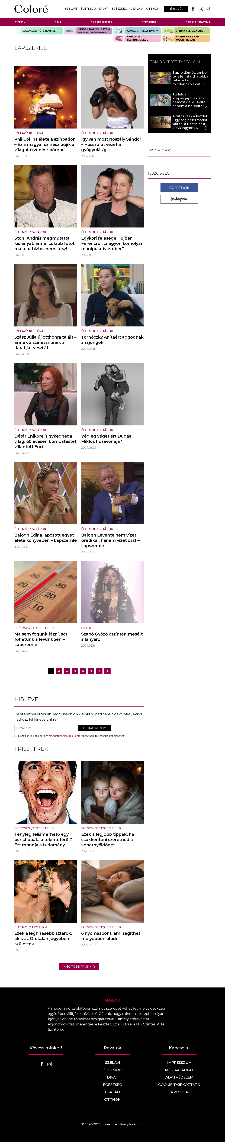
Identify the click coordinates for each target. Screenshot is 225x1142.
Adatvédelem (179, 1077)
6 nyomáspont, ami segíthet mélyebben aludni (110, 936)
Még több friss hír (79, 966)
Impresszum (179, 1062)
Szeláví (71, 8)
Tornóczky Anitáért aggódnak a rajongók (112, 340)
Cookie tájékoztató (179, 1085)
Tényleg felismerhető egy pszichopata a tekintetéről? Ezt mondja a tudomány (43, 839)
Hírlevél (176, 9)
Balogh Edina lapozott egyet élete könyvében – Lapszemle (45, 538)
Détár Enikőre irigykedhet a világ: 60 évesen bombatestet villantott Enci (45, 441)
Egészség (119, 8)
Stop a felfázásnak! (186, 31)
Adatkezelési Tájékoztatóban (70, 735)
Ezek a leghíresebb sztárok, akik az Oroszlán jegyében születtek (43, 938)
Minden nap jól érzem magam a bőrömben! (88, 31)
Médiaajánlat (179, 1070)
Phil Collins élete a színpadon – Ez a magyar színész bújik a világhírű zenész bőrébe (45, 144)
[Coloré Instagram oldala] (201, 9)
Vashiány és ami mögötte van (186, 38)
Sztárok (106, 133)
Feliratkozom (94, 728)
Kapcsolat (179, 1092)
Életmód (88, 8)
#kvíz (58, 21)
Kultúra (36, 133)
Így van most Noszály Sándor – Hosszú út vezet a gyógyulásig (111, 144)
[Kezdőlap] (31, 9)
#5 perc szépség (101, 21)
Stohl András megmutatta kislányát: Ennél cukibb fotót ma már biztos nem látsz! (44, 243)
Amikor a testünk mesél (137, 38)
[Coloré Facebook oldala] (193, 9)
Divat (103, 8)
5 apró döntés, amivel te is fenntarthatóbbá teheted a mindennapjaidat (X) (190, 78)
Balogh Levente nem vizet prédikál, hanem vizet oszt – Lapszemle (110, 540)
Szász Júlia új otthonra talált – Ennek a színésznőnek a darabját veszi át (45, 342)
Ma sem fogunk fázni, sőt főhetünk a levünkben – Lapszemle (40, 639)
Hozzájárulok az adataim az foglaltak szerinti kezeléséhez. (71, 735)
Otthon (152, 8)
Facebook (179, 188)
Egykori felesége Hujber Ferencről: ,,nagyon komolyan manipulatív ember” (112, 243)
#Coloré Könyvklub (198, 21)
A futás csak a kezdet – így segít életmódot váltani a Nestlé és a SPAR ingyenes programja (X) (189, 124)
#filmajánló (149, 21)
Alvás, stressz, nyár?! (137, 31)
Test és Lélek (43, 628)
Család (136, 8)
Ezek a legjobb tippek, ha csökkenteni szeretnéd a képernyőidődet (107, 839)
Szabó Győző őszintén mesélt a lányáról (112, 637)
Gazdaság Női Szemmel (39, 31)
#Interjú (20, 21)
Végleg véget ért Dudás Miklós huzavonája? (106, 439)
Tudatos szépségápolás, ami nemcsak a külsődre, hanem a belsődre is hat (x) (189, 102)
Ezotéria (39, 927)
